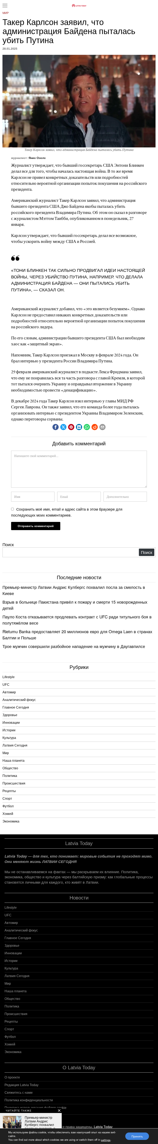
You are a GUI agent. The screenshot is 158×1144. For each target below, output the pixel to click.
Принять (137, 1136)
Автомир (9, 692)
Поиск (8, 544)
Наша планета (13, 760)
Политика (9, 776)
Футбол (8, 806)
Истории (8, 730)
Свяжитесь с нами (19, 1092)
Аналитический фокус (19, 700)
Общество (10, 768)
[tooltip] (55, 427)
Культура (9, 738)
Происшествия (13, 783)
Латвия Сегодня (14, 745)
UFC (5, 684)
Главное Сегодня (15, 707)
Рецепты (9, 791)
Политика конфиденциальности (29, 1100)
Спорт (7, 798)
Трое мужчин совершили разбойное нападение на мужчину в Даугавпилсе (73, 646)
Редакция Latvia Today (21, 1085)
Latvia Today (103, 1126)
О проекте (12, 1077)
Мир (5, 13)
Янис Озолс (37, 158)
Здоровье (9, 715)
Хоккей (7, 814)
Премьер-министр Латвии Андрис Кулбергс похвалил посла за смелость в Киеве (40, 1125)
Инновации (11, 722)
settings (105, 1140)
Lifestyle (8, 677)
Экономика (10, 821)
